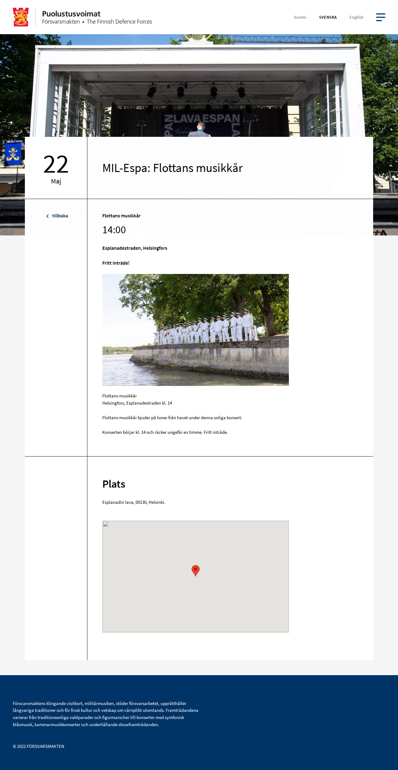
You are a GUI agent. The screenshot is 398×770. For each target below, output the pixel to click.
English (356, 17)
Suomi (300, 17)
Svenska (328, 17)
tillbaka (59, 215)
